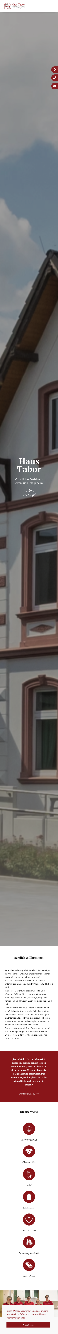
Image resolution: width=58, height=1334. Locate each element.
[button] (52, 6)
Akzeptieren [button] (28, 1325)
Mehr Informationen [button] (16, 1318)
